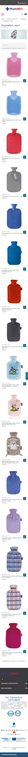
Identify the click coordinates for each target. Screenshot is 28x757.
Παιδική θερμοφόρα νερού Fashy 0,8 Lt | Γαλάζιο (12, 120)
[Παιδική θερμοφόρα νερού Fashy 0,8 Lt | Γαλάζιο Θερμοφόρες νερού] (14, 103)
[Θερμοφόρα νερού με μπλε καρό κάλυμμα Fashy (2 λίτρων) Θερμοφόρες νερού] (14, 559)
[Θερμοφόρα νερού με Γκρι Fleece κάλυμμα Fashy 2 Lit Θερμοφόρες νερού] (14, 330)
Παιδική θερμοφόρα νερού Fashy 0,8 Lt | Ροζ (12, 82)
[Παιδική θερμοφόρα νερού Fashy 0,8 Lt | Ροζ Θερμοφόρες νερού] (14, 65)
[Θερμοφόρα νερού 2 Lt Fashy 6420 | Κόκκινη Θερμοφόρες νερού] (14, 141)
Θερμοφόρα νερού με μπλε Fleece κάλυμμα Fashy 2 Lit (10, 270)
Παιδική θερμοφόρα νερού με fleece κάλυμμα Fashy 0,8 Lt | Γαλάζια (11, 385)
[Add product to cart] (24, 80)
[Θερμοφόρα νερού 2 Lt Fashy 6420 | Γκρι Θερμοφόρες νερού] (14, 179)
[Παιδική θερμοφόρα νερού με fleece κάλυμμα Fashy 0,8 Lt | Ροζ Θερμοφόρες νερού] (14, 406)
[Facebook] (2, 679)
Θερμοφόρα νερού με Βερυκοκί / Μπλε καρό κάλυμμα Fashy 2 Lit (11, 615)
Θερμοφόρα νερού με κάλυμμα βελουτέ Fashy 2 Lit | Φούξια (12, 653)
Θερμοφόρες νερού (6, 80)
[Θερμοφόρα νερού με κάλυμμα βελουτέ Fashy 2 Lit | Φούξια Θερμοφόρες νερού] (14, 636)
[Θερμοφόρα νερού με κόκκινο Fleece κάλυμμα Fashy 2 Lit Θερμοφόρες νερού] (14, 291)
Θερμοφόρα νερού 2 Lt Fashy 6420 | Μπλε (12, 233)
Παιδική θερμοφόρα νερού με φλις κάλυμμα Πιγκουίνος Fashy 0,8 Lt (10, 462)
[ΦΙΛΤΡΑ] (27, 378)
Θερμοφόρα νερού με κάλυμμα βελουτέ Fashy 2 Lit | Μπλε (12, 500)
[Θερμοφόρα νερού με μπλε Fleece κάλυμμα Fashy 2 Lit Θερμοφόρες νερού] (14, 253)
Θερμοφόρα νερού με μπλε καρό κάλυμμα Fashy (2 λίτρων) (12, 576)
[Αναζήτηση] (22, 14)
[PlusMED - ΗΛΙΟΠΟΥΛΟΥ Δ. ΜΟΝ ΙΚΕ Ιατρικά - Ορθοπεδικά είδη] (14, 9)
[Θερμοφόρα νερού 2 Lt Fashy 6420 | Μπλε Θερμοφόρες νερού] (14, 216)
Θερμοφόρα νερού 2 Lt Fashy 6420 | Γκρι (12, 196)
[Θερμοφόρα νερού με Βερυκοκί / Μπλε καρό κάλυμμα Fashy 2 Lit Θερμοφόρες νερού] (14, 597)
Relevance (14, 45)
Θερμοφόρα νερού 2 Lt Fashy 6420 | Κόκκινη (11, 159)
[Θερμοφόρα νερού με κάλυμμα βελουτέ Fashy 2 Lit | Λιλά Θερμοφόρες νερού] (14, 521)
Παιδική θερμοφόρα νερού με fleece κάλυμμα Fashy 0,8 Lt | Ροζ (11, 423)
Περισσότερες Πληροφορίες (9, 754)
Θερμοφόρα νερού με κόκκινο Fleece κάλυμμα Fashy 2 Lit (11, 309)
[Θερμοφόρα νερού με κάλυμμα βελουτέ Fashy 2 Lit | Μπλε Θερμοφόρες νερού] (14, 483)
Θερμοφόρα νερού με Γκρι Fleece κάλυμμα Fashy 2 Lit (12, 347)
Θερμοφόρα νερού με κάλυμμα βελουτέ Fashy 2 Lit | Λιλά (12, 538)
